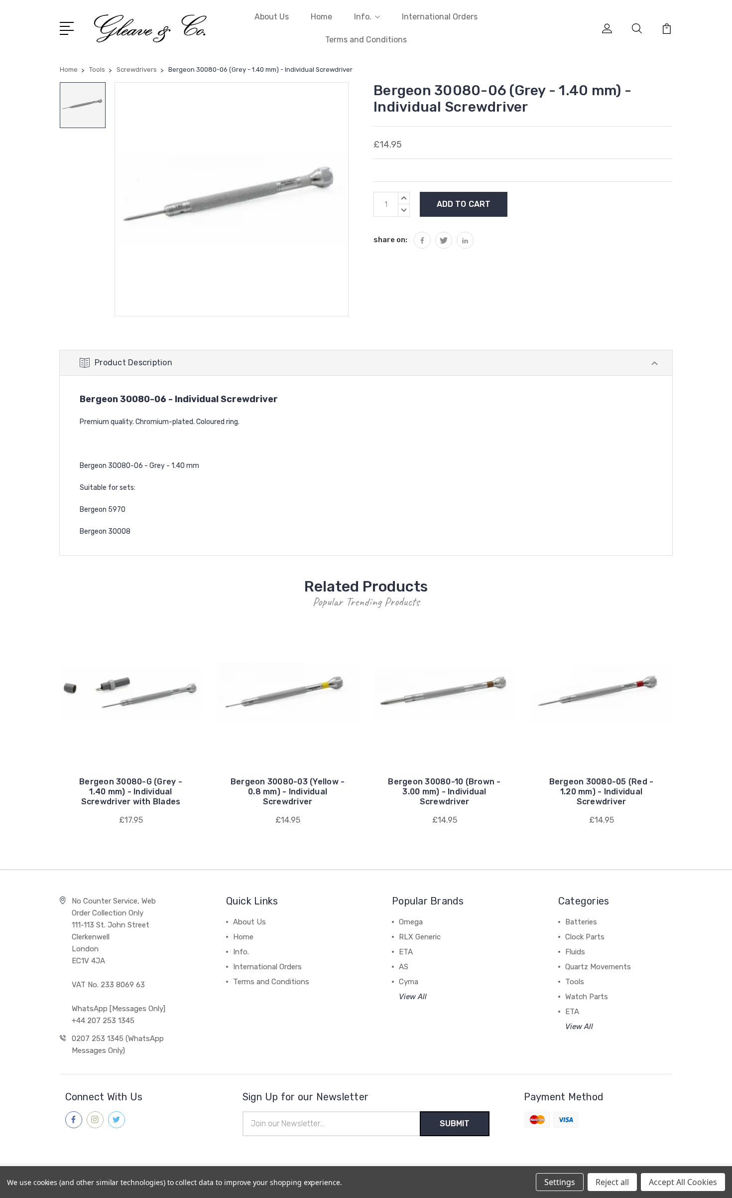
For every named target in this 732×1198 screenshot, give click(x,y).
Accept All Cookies (683, 1182)
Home (321, 16)
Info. (362, 16)
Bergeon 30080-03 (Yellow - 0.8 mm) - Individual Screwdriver (288, 791)
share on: (390, 239)
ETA (406, 951)
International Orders (440, 16)
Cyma (408, 981)
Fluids (575, 951)
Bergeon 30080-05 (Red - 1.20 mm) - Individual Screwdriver (601, 791)
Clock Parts (585, 936)
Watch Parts (586, 996)
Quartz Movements (598, 966)
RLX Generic (420, 936)
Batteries (581, 921)
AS (403, 966)
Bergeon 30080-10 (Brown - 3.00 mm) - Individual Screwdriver (444, 791)
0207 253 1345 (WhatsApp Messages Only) (118, 1044)
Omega (411, 921)
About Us (271, 16)
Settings (559, 1182)
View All (413, 996)
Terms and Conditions (366, 39)
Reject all (612, 1182)
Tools (574, 981)
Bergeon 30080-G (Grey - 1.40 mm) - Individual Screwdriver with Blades (130, 791)
